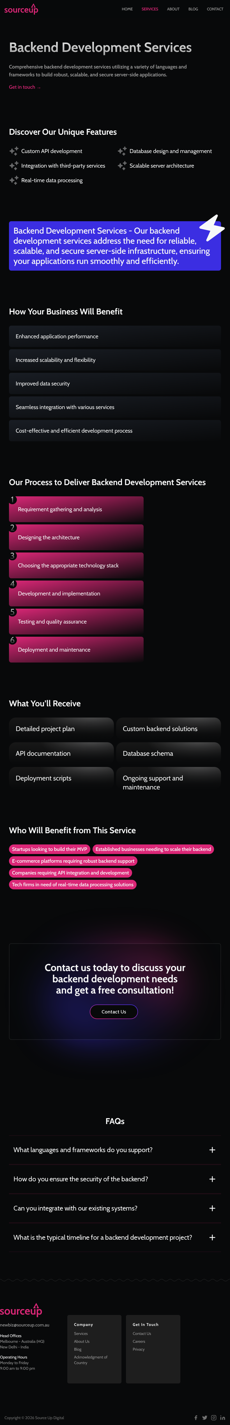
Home (127, 9)
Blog (193, 9)
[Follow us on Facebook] (196, 1418)
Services (150, 9)
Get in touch (25, 87)
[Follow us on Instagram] (214, 1418)
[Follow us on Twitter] (205, 1418)
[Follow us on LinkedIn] (223, 1418)
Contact (215, 9)
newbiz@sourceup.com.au (24, 1325)
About (173, 9)
